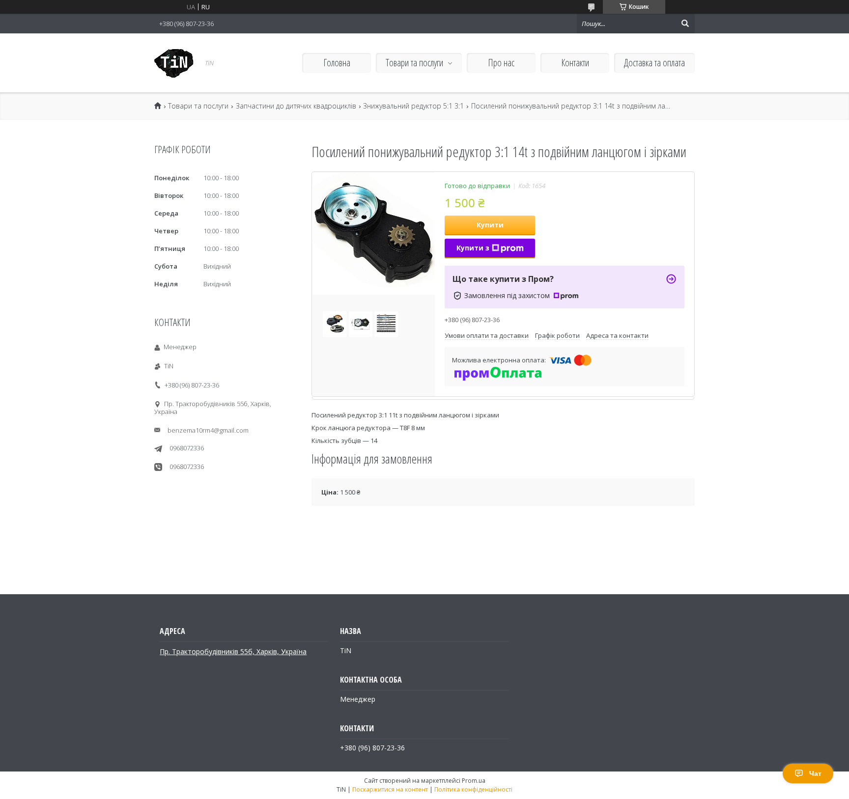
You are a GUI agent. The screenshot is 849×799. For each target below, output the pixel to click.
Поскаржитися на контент (390, 789)
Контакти (575, 62)
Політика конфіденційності (473, 789)
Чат (815, 773)
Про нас (501, 62)
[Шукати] (685, 23)
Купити (490, 224)
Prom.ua (473, 780)
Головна (336, 62)
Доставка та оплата (654, 62)
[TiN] (174, 63)
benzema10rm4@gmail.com (208, 430)
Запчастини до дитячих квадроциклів (296, 106)
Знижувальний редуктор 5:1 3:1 (413, 106)
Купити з (472, 247)
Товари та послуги (414, 62)
